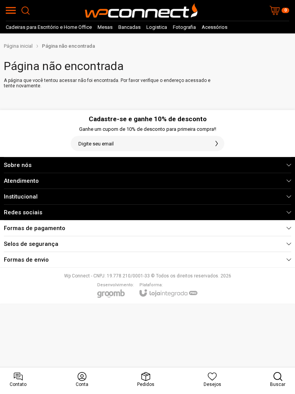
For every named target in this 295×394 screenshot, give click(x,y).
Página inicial (18, 46)
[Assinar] (216, 143)
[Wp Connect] (141, 10)
